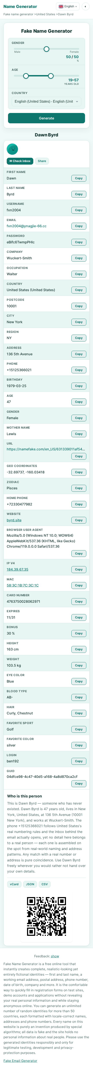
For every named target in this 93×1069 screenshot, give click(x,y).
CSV (45, 884)
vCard (14, 884)
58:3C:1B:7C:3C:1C (23, 585)
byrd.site (14, 520)
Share (42, 161)
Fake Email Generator (20, 1061)
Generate (46, 118)
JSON (30, 884)
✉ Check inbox (20, 161)
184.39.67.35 (17, 569)
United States (45, 14)
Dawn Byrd (65, 14)
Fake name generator (18, 14)
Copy (79, 178)
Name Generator (20, 6)
